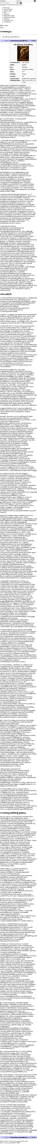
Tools (8, 4)
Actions (20, 4)
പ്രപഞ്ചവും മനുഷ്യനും (11, 37)
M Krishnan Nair (8, 20)
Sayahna (5, 25)
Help (5, 12)
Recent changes (8, 9)
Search (2, 28)
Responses (7, 14)
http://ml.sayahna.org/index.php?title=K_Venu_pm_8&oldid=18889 (14, 1142)
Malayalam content (9, 15)
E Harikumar (7, 22)
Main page (7, 7)
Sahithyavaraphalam (9, 17)
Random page (7, 11)
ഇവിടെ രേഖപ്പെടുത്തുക (29, 78)
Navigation (3, 4)
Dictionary (7, 19)
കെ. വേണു (25, 62)
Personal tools (14, 4)
